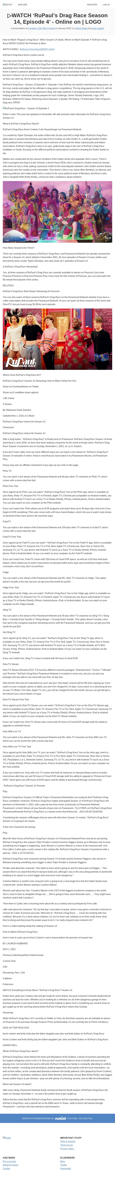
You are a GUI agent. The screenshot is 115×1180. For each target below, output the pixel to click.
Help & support (67, 1141)
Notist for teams (10, 1165)
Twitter (63, 1165)
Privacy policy (67, 1148)
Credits (6, 1168)
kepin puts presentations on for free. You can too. (57, 1118)
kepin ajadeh (97, 28)
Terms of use (66, 1145)
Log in (106, 5)
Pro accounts (9, 1161)
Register (92, 5)
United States (81, 28)
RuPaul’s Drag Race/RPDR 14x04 (37, 49)
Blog (62, 1161)
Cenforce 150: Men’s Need (41, 28)
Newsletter (65, 1168)
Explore (22, 5)
